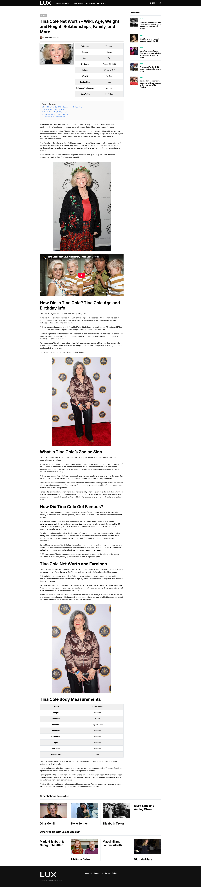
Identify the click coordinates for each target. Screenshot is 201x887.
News (141, 19)
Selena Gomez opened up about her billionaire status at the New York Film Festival (150, 84)
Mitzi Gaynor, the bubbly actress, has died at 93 (149, 40)
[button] (153, 3)
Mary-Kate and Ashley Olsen (144, 807)
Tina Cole (109, 46)
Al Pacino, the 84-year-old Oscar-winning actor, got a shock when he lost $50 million (150, 25)
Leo (109, 82)
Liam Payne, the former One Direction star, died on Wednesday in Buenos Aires (150, 54)
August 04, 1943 (109, 64)
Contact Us (98, 873)
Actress (43, 15)
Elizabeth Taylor (113, 823)
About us (88, 873)
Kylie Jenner (79, 823)
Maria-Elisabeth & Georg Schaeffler (52, 843)
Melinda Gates (80, 859)
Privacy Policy (111, 873)
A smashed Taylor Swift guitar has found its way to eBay (150, 69)
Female (109, 52)
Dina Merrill (47, 823)
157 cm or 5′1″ (109, 70)
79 (109, 58)
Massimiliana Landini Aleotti (112, 843)
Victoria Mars (143, 859)
